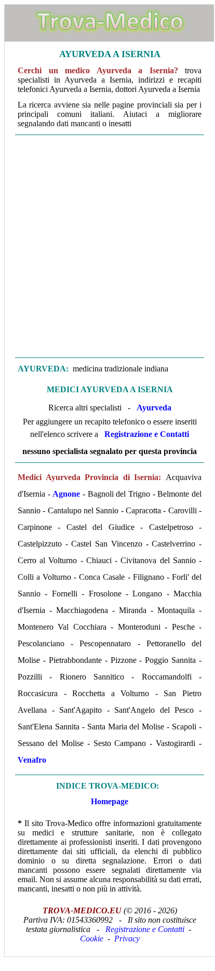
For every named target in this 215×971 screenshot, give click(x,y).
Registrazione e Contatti (146, 434)
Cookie (91, 938)
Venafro (32, 759)
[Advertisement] (107, 246)
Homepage (109, 801)
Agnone (66, 493)
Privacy (127, 938)
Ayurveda (154, 407)
